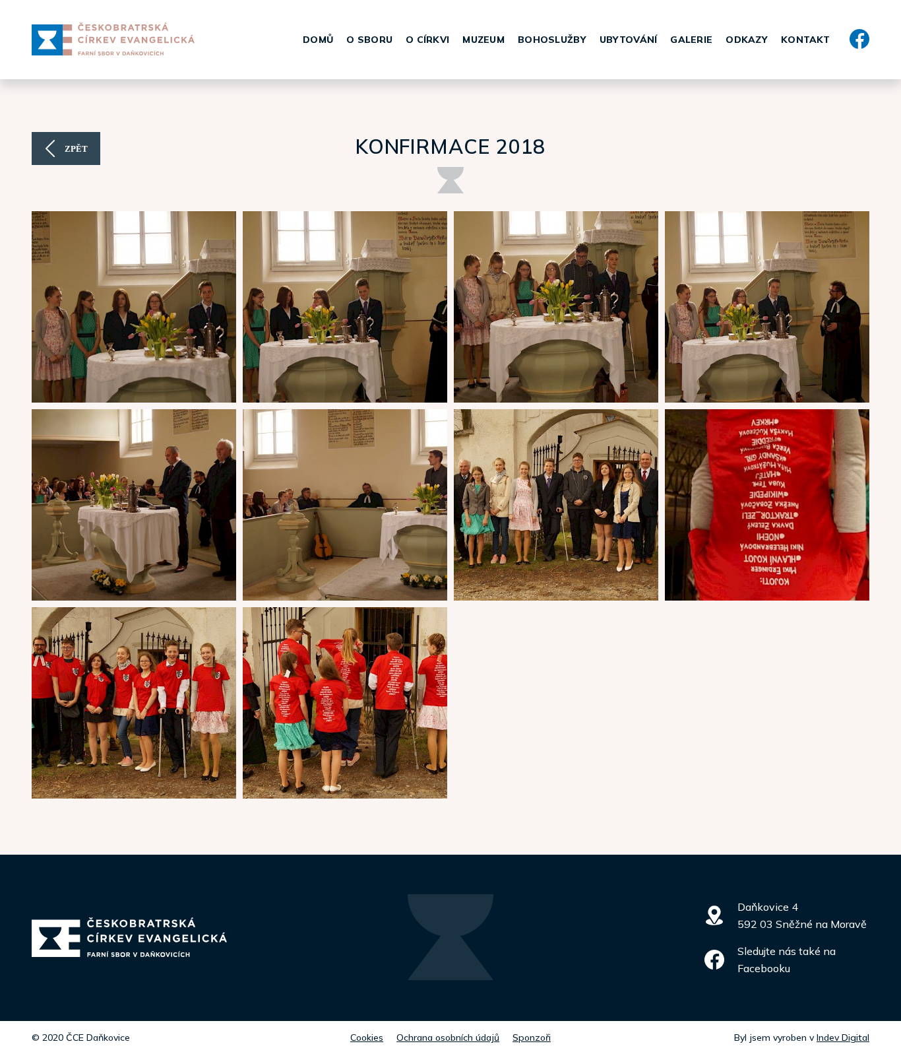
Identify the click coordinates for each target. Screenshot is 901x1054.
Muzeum (483, 39)
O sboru (369, 39)
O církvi (427, 39)
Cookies (366, 1037)
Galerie (691, 39)
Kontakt (805, 39)
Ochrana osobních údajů (447, 1037)
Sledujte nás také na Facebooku (786, 959)
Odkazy (747, 39)
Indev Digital (843, 1037)
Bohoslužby (552, 39)
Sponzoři (532, 1037)
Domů (318, 39)
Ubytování (629, 39)
